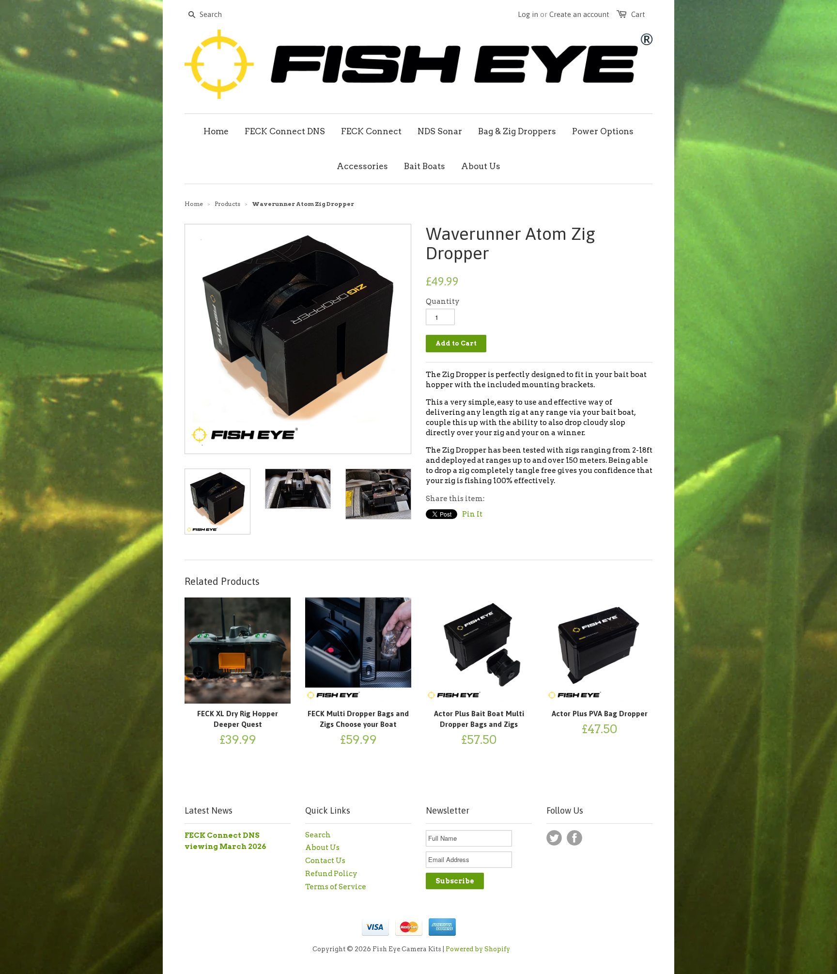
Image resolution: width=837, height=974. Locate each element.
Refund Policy (331, 873)
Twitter (554, 838)
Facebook (574, 838)
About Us (322, 847)
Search (318, 835)
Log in (528, 14)
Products (227, 203)
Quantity (443, 301)
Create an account (579, 14)
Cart (638, 14)
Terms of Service (335, 886)
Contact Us (325, 860)
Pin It (472, 514)
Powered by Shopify (478, 949)
